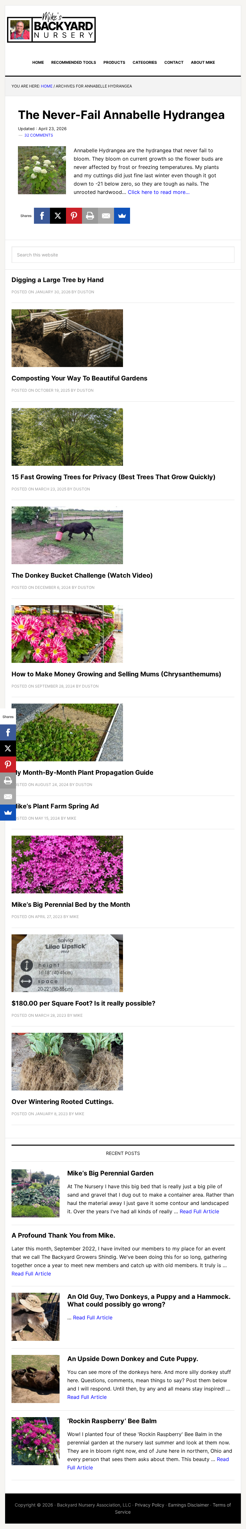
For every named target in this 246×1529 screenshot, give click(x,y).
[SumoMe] (122, 216)
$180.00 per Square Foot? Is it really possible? (83, 1003)
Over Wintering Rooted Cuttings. (63, 1102)
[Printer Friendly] (90, 216)
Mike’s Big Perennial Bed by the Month (71, 904)
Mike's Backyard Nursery (51, 27)
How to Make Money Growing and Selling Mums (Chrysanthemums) (116, 674)
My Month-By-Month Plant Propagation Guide (82, 772)
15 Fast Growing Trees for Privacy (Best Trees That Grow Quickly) (114, 477)
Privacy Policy (149, 1505)
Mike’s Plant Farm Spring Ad (55, 806)
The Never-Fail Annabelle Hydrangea (121, 115)
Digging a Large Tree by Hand (58, 280)
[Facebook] (42, 216)
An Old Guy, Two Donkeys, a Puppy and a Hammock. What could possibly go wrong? (148, 1300)
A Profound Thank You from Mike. (63, 1235)
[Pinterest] (74, 216)
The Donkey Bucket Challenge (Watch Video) (82, 575)
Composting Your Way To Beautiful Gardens (79, 378)
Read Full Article (199, 1211)
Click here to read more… (159, 192)
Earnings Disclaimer (188, 1505)
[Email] (106, 216)
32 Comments (38, 135)
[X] (58, 216)
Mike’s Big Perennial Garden (110, 1173)
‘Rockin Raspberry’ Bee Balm (112, 1421)
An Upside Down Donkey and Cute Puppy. (132, 1359)
